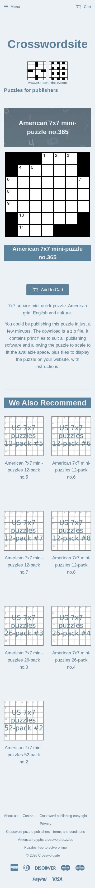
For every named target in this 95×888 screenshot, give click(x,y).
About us (11, 816)
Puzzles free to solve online (45, 847)
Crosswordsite (47, 43)
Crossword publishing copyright (63, 816)
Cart (87, 6)
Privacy (45, 824)
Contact (29, 816)
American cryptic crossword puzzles (45, 840)
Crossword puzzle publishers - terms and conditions (45, 832)
